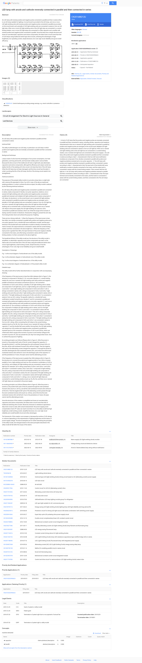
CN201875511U (8, 507)
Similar (101, 24)
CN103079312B (8, 548)
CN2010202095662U (9, 578)
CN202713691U (8, 533)
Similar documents (95, 73)
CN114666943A (8, 443)
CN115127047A (8, 447)
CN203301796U (8, 488)
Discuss (99, 78)
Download (97, 633)
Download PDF (78, 24)
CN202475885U (8, 522)
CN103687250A (8, 544)
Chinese (84, 29)
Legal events (86, 73)
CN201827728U (8, 525)
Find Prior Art (91, 24)
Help (95, 660)
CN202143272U (8, 537)
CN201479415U (8, 495)
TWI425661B (7, 473)
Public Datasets (69, 660)
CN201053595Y (7, 529)
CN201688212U (8, 469)
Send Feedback (57, 660)
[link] (32, 104)
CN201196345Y (7, 503)
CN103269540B (8, 518)
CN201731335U (8, 492)
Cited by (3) (78, 73)
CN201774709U (8, 559)
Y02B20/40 (8, 103)
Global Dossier (91, 78)
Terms (78, 660)
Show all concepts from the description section (17, 648)
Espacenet (83, 78)
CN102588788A (8, 439)
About (47, 660)
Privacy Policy (87, 660)
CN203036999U (8, 499)
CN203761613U (8, 552)
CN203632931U (8, 510)
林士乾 (79, 32)
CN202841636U (8, 514)
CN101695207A (8, 480)
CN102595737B (8, 555)
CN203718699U (8, 540)
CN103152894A (8, 477)
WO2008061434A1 (9, 484)
